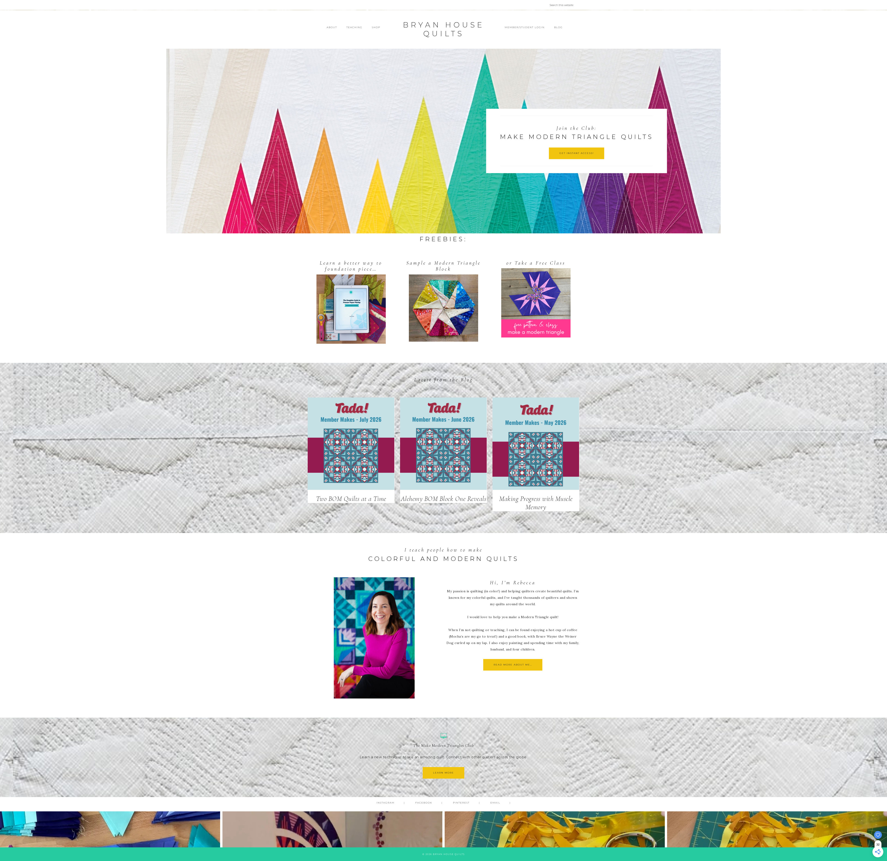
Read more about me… (513, 664)
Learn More (443, 772)
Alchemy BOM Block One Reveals (443, 498)
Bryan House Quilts (443, 29)
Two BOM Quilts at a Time (351, 498)
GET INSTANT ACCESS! (576, 153)
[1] (443, 229)
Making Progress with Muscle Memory (536, 502)
